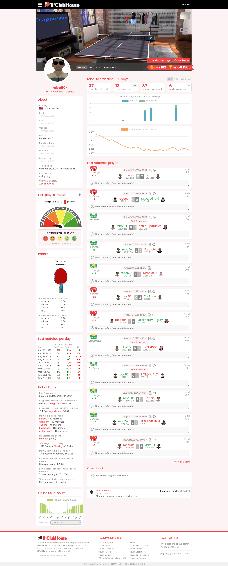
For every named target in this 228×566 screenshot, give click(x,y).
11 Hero (133, 542)
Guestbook (109, 67)
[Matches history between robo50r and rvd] (154, 170)
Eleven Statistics (137, 552)
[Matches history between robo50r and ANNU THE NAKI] (154, 416)
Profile (81, 67)
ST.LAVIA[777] (150, 199)
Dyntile (150, 398)
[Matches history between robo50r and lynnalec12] (153, 268)
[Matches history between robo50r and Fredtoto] (153, 244)
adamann (44, 421)
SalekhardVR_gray (150, 320)
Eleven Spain (104, 555)
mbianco (43, 438)
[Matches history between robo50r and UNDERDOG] (153, 338)
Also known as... (47, 183)
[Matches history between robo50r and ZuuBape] (153, 291)
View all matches (183, 462)
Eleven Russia (104, 552)
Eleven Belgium (105, 542)
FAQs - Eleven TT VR (139, 545)
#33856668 (184, 491)
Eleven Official (136, 548)
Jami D (150, 445)
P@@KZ (43, 418)
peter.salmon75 (104, 490)
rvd (148, 175)
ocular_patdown (150, 226)
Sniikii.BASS (44, 428)
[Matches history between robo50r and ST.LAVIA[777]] (154, 193)
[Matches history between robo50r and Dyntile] (154, 393)
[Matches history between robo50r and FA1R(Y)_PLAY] (154, 365)
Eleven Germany (106, 548)
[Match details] (150, 170)
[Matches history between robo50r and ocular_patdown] (154, 217)
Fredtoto (150, 249)
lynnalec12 (150, 273)
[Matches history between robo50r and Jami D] (154, 439)
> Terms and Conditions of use (51, 555)
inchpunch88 (45, 431)
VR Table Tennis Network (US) (112, 558)
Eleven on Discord (138, 558)
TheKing (43, 424)
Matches (94, 67)
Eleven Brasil (104, 545)
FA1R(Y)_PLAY (150, 374)
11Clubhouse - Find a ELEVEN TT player (62, 4)
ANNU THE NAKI (150, 421)
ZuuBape (150, 296)
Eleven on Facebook (139, 555)
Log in (185, 4)
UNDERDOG (150, 347)
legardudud (55, 411)
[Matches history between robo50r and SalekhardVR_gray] (153, 314)
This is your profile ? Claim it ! (59, 91)
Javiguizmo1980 (57, 403)
